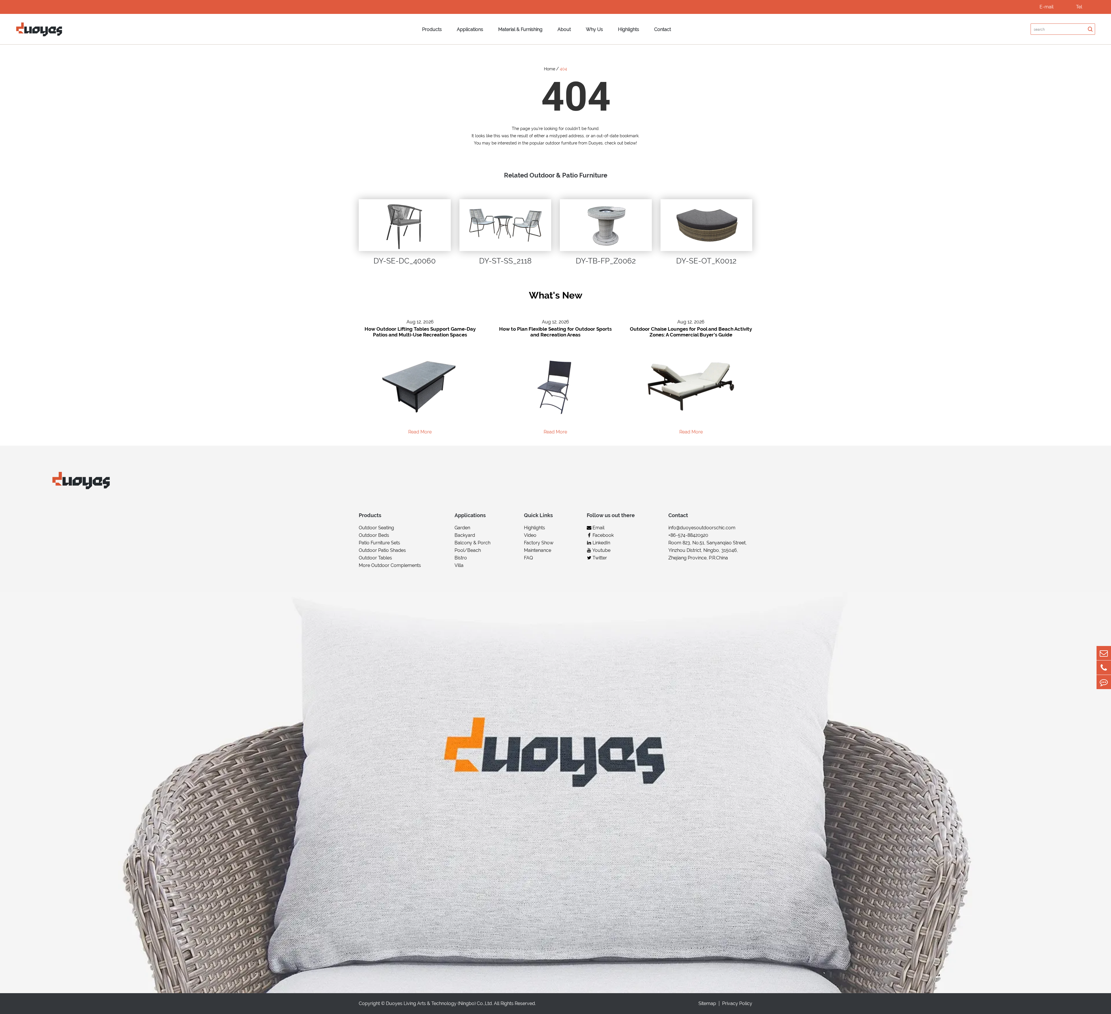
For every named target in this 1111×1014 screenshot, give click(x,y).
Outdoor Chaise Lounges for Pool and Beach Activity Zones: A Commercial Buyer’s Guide (691, 332)
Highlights (628, 29)
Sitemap (707, 1003)
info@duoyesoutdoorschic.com (701, 527)
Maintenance (537, 550)
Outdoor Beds (374, 535)
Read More (420, 432)
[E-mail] (1104, 653)
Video (530, 535)
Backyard (465, 535)
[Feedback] (1104, 682)
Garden (462, 527)
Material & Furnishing (520, 29)
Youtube (600, 550)
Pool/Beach (468, 550)
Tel (1079, 7)
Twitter (599, 558)
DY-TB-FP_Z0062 (606, 261)
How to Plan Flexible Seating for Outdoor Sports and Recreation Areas (555, 332)
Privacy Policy (737, 1003)
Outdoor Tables (375, 558)
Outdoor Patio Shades (382, 550)
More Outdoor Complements (390, 565)
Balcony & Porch (472, 543)
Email (597, 527)
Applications (470, 29)
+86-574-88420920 (688, 535)
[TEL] (1104, 667)
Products (432, 29)
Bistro (461, 558)
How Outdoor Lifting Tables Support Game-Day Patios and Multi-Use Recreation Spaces (420, 332)
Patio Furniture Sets (379, 543)
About (564, 29)
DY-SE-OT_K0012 (706, 261)
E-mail (1046, 7)
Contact (662, 29)
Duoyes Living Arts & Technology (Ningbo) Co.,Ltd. (439, 1003)
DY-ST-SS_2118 (505, 261)
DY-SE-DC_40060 (405, 261)
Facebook (602, 535)
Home (549, 69)
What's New (555, 295)
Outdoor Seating (376, 527)
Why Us (594, 29)
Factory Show (538, 543)
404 (563, 69)
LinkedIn (600, 543)
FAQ (528, 558)
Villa (459, 565)
